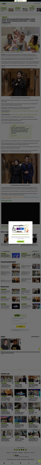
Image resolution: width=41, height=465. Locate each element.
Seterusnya (20, 241)
